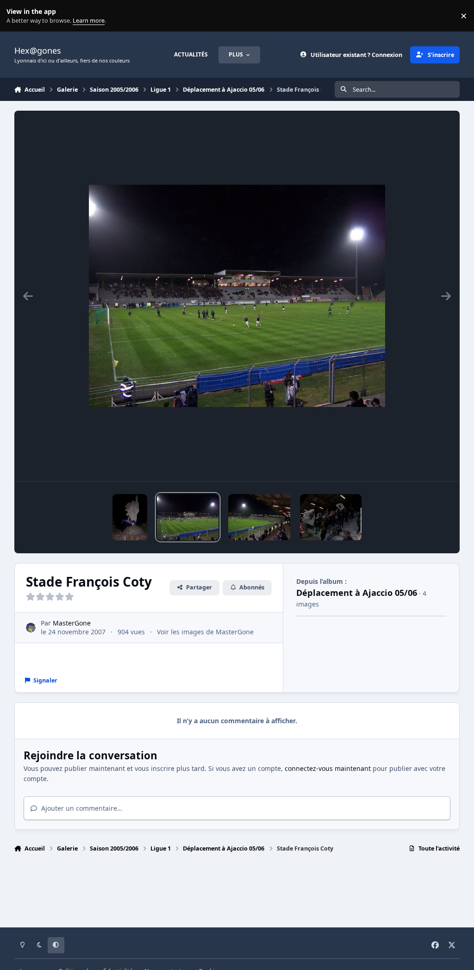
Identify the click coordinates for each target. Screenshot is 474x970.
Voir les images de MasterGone (205, 631)
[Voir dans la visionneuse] (237, 296)
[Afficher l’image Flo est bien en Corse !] (129, 517)
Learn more (18, 16)
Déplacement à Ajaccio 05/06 (356, 592)
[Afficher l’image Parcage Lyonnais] (331, 517)
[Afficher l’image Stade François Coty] (187, 517)
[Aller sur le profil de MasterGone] (31, 627)
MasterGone (72, 623)
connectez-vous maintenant (328, 768)
